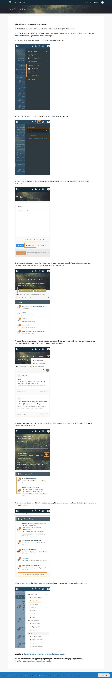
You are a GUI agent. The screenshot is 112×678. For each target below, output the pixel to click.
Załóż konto (96, 2)
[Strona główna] (10, 2)
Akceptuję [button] (104, 675)
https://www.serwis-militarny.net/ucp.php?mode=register (44, 654)
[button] (82, 675)
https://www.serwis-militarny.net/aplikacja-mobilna (33, 661)
